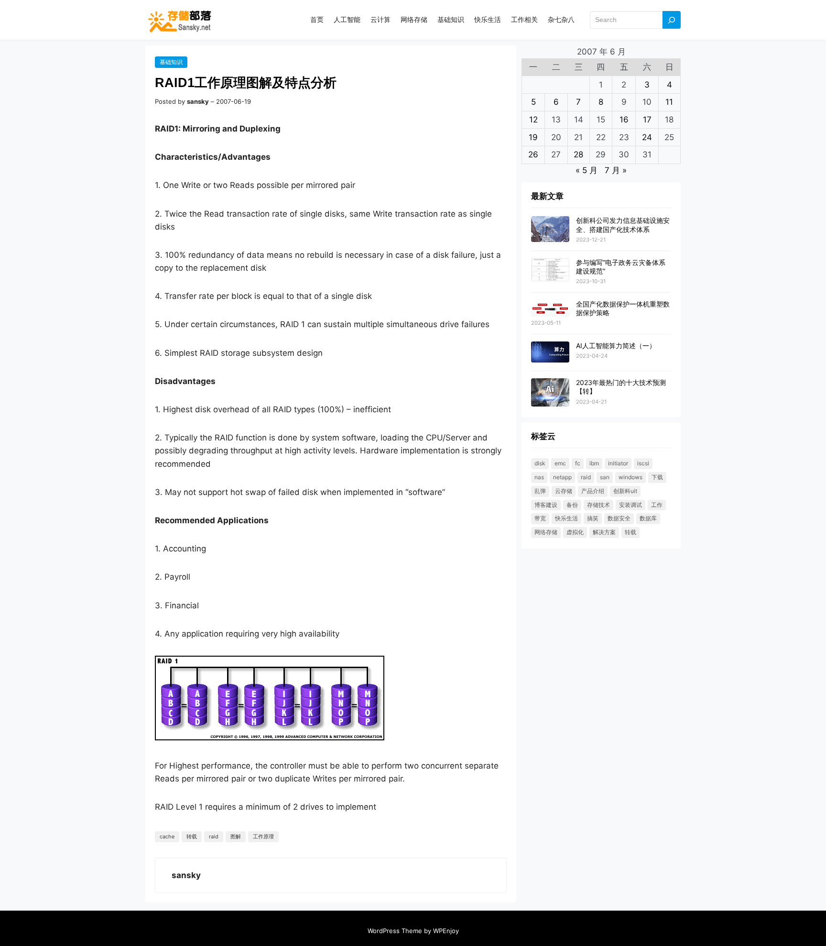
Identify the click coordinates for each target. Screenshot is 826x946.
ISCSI (643, 463)
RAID (213, 836)
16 (624, 119)
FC (577, 463)
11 (669, 102)
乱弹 (540, 491)
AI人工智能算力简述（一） (616, 345)
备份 (572, 504)
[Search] (672, 20)
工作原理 (263, 836)
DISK (539, 463)
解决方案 (604, 532)
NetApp (562, 477)
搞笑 (592, 518)
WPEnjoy (446, 931)
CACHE (167, 836)
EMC (560, 463)
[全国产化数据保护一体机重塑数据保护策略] (550, 309)
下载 (657, 477)
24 (647, 137)
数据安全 (619, 518)
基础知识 (171, 62)
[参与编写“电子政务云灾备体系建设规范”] (550, 270)
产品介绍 (592, 491)
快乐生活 (566, 518)
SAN (604, 477)
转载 (191, 836)
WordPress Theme (395, 931)
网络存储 (545, 532)
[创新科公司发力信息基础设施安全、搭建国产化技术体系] (550, 229)
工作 (657, 504)
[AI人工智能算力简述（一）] (550, 352)
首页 (317, 19)
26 (533, 154)
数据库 (648, 518)
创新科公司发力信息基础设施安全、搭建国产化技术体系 (623, 224)
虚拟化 (575, 532)
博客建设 (545, 504)
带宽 (540, 518)
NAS (539, 477)
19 (533, 137)
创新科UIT (625, 491)
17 (647, 119)
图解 (235, 836)
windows (630, 477)
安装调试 (630, 504)
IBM (594, 463)
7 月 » (616, 170)
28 (578, 154)
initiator (618, 463)
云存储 (563, 491)
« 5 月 (587, 170)
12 (533, 119)
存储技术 (598, 504)
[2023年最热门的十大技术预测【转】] (550, 392)
